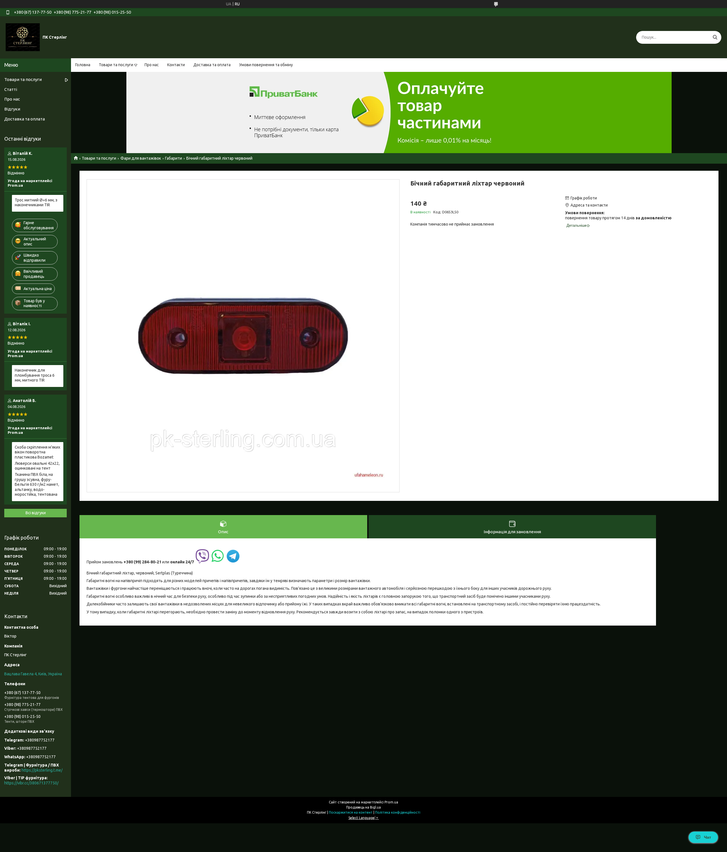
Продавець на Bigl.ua (363, 807)
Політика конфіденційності (397, 812)
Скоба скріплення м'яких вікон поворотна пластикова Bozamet (37, 452)
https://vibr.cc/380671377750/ (31, 783)
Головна (82, 65)
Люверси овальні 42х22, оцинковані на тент (37, 466)
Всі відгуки (36, 513)
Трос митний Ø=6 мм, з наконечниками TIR (36, 202)
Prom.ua (391, 802)
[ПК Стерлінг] (23, 37)
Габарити (173, 158)
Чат (707, 837)
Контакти (176, 65)
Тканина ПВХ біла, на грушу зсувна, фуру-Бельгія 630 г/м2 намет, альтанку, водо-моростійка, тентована (37, 484)
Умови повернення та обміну (266, 65)
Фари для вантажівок (140, 158)
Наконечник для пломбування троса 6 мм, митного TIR (35, 375)
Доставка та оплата (212, 65)
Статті (10, 89)
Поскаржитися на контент (351, 812)
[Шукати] (715, 37)
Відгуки (12, 109)
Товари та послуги (116, 65)
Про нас (152, 65)
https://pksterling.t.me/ (42, 770)
